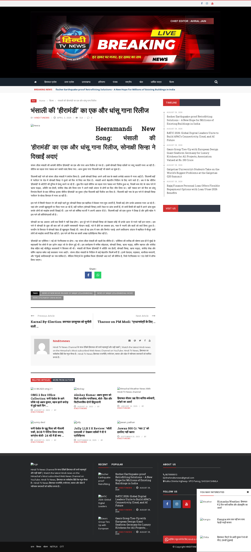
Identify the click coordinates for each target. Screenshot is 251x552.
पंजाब (115, 81)
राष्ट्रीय (128, 81)
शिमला (38, 546)
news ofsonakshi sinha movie (47, 298)
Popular (117, 464)
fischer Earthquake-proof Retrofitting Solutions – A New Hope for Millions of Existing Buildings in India (115, 89)
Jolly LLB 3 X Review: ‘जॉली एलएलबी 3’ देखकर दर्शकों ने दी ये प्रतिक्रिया (93, 432)
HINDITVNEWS (193, 546)
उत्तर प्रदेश (69, 81)
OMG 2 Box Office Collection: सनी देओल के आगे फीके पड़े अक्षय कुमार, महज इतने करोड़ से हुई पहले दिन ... (49, 400)
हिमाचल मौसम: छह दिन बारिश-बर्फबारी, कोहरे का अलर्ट (136, 399)
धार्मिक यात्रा (156, 81)
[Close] (248, 492)
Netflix (54, 546)
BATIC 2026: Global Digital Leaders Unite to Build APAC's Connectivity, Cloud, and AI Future (133, 501)
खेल (141, 81)
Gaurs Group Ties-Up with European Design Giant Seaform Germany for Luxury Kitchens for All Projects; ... (133, 523)
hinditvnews (42, 117)
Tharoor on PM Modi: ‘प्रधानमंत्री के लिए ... (126, 322)
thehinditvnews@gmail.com (180, 477)
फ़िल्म (171, 81)
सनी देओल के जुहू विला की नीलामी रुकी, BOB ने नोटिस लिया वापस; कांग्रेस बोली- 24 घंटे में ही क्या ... (47, 432)
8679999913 (171, 474)
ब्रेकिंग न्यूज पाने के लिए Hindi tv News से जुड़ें (188, 539)
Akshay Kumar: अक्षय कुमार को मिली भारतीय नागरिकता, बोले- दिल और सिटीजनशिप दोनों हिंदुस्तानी (93, 398)
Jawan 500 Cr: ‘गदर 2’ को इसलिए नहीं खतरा (133, 430)
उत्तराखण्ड (86, 81)
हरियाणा (101, 81)
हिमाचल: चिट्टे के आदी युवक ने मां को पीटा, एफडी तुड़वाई (232, 538)
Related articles (41, 380)
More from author (63, 380)
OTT (62, 546)
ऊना (32, 546)
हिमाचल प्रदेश (50, 81)
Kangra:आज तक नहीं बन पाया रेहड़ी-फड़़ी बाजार (231, 521)
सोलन (45, 546)
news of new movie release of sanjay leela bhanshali (67, 293)
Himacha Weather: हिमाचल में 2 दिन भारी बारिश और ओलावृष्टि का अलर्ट (232, 504)
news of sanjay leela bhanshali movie (115, 293)
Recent (103, 464)
